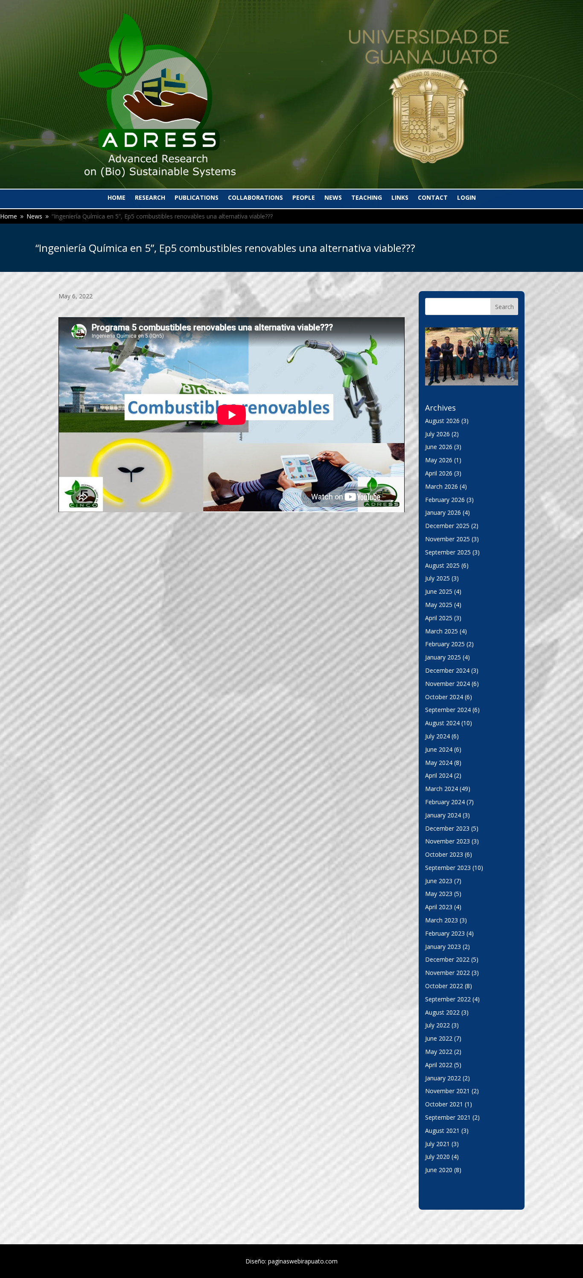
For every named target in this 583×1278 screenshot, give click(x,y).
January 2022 (443, 1078)
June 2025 (438, 591)
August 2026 (442, 421)
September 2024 (448, 710)
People (303, 198)
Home (116, 198)
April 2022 (438, 1065)
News (333, 198)
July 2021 (437, 1144)
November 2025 (447, 539)
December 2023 (447, 828)
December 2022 (447, 959)
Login (466, 198)
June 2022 (438, 1038)
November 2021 (447, 1091)
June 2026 (438, 447)
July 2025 (437, 578)
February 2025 (445, 644)
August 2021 (442, 1130)
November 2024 (447, 684)
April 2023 (438, 907)
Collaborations (255, 198)
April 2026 (438, 473)
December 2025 (447, 526)
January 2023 (443, 946)
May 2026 (438, 460)
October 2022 (444, 986)
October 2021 (444, 1104)
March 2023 (441, 920)
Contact (433, 198)
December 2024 (447, 670)
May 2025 (438, 605)
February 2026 (445, 500)
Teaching (366, 198)
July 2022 (437, 1025)
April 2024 (438, 775)
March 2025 (441, 631)
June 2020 (438, 1170)
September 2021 (448, 1117)
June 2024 (438, 749)
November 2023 (447, 841)
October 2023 (444, 854)
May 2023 (438, 894)
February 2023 (445, 933)
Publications (197, 198)
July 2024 (437, 736)
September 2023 (448, 868)
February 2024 (445, 802)
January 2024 (443, 815)
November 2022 (447, 973)
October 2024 (444, 697)
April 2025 (438, 618)
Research (150, 198)
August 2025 (442, 565)
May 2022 (438, 1051)
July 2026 (437, 434)
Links (399, 198)
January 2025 (443, 657)
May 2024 (438, 763)
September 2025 (448, 552)
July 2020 (437, 1157)
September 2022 (448, 999)
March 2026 (441, 486)
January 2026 (443, 512)
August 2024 (442, 723)
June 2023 (438, 881)
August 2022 (442, 1012)
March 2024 (441, 789)
